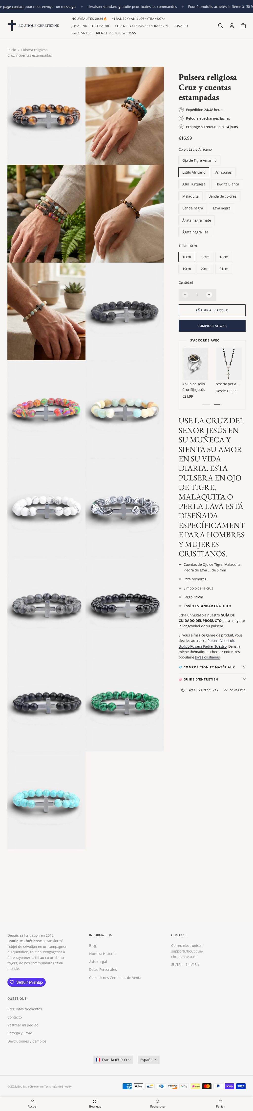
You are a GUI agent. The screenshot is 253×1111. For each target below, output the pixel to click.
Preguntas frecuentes (24, 1009)
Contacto (14, 1017)
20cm (205, 268)
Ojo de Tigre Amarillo (199, 160)
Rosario (181, 26)
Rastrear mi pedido (22, 1025)
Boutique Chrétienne (30, 1086)
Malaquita (190, 196)
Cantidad (186, 282)
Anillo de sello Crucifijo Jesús (227, 387)
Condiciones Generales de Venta (115, 977)
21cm (223, 268)
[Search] (220, 25)
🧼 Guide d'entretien (198, 679)
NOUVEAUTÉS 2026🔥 (89, 19)
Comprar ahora (212, 326)
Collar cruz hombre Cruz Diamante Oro (196, 387)
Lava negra (222, 208)
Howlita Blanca (227, 184)
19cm (186, 268)
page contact (13, 6)
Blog (92, 945)
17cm (205, 256)
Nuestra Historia (102, 953)
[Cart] (243, 25)
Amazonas (223, 172)
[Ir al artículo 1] (206, 404)
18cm (223, 256)
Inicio (11, 49)
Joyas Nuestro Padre (91, 26)
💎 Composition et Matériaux (207, 667)
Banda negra (192, 208)
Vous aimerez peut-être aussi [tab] (127, 889)
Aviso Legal (98, 961)
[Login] (232, 25)
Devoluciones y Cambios (26, 1041)
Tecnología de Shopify (58, 1086)
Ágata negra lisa (195, 232)
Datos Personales (103, 969)
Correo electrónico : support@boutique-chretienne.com (187, 951)
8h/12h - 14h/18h (185, 964)
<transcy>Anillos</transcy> (138, 19)
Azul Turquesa (194, 184)
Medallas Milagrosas (116, 33)
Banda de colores (222, 196)
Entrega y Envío (19, 1033)
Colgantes (82, 33)
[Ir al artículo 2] (218, 404)
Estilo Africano (193, 172)
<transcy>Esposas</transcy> (142, 26)
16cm (186, 256)
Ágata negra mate (196, 220)
